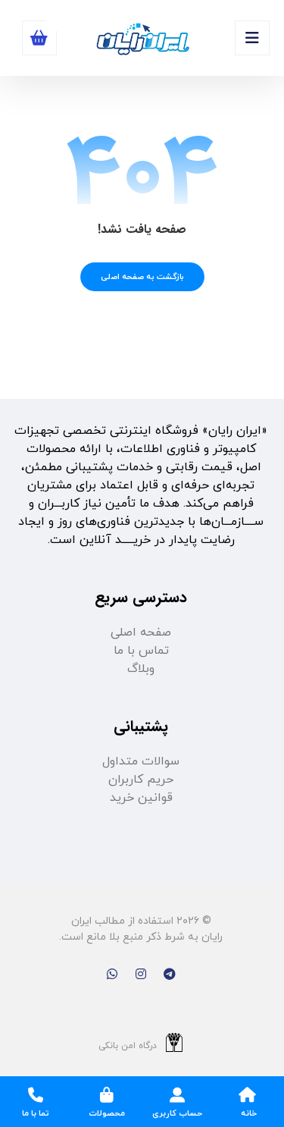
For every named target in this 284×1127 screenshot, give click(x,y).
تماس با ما (141, 650)
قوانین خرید (141, 798)
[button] (252, 37)
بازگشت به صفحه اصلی (142, 277)
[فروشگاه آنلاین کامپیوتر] (142, 40)
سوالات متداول (140, 761)
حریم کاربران (140, 779)
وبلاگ (140, 669)
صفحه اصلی (141, 632)
